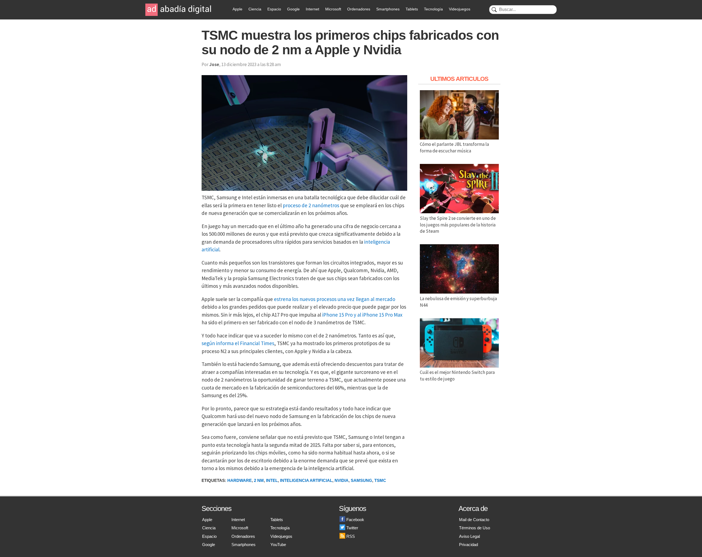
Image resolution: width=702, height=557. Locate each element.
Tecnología (433, 9)
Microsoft (333, 9)
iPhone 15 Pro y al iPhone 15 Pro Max (362, 314)
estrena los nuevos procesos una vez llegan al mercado (334, 299)
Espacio (274, 9)
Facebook (355, 519)
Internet (312, 9)
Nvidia (342, 480)
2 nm (259, 480)
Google (293, 9)
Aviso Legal (469, 536)
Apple (237, 9)
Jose (214, 64)
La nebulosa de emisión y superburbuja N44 (458, 301)
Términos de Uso (474, 527)
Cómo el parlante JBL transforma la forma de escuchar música (454, 147)
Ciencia (254, 9)
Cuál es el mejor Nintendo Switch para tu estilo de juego (457, 375)
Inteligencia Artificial (306, 480)
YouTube (278, 544)
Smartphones (388, 9)
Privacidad (468, 544)
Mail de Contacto (474, 519)
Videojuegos (459, 9)
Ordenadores (358, 9)
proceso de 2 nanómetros (311, 205)
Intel (272, 480)
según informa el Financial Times (238, 343)
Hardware (239, 480)
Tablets (412, 9)
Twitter (352, 527)
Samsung (361, 480)
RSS (350, 536)
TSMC (380, 480)
